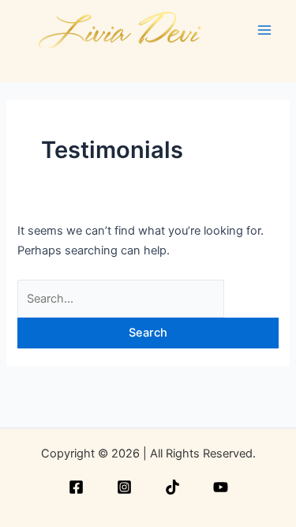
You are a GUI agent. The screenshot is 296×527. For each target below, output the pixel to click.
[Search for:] (120, 299)
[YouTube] (220, 487)
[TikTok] (172, 487)
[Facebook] (76, 487)
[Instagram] (124, 487)
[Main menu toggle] (264, 29)
